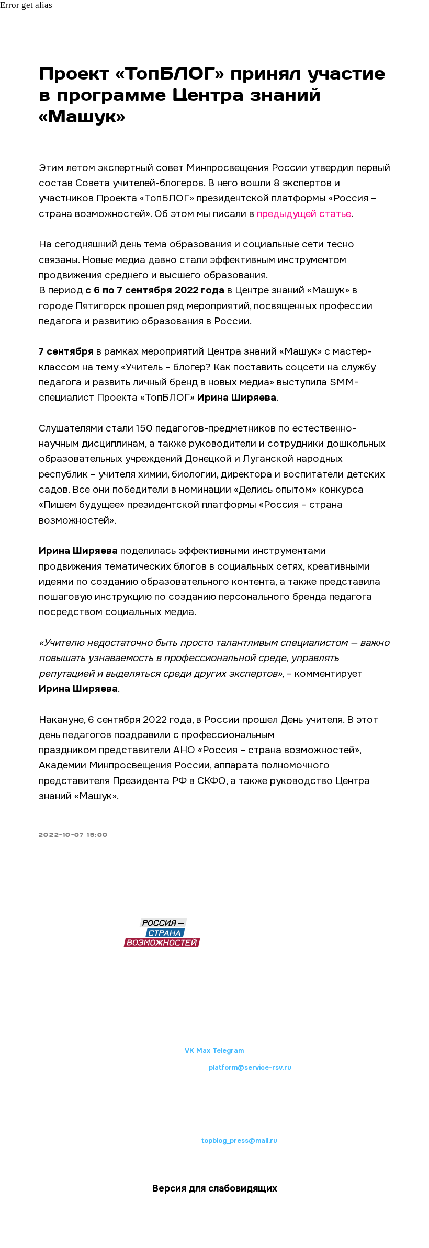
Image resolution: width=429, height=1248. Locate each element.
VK (189, 1051)
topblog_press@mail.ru (239, 1141)
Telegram (228, 1051)
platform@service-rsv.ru (250, 1067)
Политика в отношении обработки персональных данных (215, 1107)
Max (203, 1051)
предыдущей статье (304, 214)
